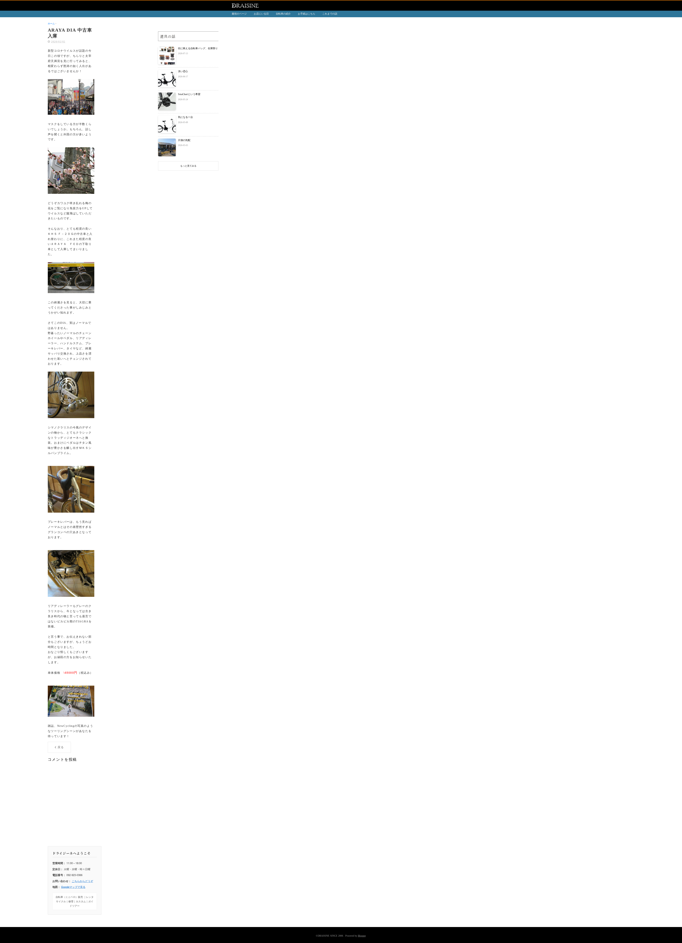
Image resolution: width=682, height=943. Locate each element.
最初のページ (239, 13)
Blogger (362, 935)
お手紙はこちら (306, 13)
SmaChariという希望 (189, 94)
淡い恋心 (183, 71)
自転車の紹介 (283, 13)
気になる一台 (185, 117)
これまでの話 (329, 13)
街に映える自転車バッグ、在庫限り (198, 48)
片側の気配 (184, 140)
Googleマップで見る (73, 887)
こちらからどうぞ (82, 881)
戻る (61, 747)
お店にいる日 (261, 13)
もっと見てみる (188, 165)
